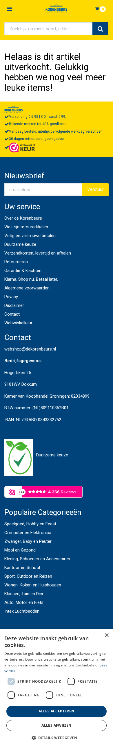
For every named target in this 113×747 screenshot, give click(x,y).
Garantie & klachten (22, 270)
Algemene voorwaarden (27, 288)
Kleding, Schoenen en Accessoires (37, 558)
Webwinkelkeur (18, 323)
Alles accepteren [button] (56, 711)
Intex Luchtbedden (21, 611)
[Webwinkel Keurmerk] (22, 147)
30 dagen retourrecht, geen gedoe (36, 139)
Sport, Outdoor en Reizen (28, 576)
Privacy (11, 296)
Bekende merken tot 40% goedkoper (38, 124)
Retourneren (16, 261)
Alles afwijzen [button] (56, 725)
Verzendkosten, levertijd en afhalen (37, 253)
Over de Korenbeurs (23, 218)
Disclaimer (14, 305)
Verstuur (95, 189)
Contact (12, 314)
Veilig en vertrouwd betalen (30, 235)
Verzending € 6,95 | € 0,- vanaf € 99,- (38, 117)
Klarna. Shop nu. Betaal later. (31, 279)
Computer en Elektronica (27, 532)
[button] (56, 737)
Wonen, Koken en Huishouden (32, 585)
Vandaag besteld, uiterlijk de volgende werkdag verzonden (56, 131)
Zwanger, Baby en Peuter (28, 541)
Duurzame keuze (20, 244)
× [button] (106, 635)
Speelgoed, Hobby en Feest (30, 524)
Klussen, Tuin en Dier (23, 593)
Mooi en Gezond (20, 550)
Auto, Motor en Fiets (23, 602)
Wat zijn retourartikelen (26, 227)
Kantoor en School (22, 567)
